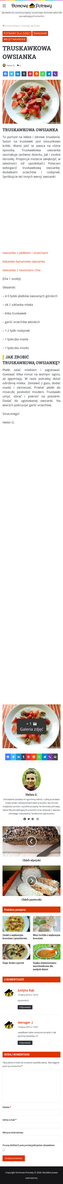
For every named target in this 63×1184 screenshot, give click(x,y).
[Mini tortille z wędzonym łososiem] (47, 924)
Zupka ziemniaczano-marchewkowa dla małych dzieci (45, 966)
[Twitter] (11, 73)
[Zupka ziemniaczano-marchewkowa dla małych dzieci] (47, 952)
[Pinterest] (30, 73)
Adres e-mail (9, 1119)
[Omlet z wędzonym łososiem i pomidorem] (16, 924)
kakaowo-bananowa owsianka (24, 261)
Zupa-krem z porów (13, 962)
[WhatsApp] (42, 73)
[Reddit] (36, 73)
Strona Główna (12, 25)
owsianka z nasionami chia (21, 270)
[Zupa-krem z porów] (16, 952)
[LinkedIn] (17, 73)
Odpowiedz (25, 1007)
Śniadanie (40, 33)
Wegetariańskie (15, 39)
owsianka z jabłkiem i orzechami (25, 253)
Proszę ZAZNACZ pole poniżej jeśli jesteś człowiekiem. (29, 1145)
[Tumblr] (24, 73)
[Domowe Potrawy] (31, 5)
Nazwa (7, 1107)
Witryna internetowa (13, 1132)
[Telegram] (48, 73)
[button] (31, 726)
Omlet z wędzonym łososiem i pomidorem (15, 936)
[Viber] (55, 73)
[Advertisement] (31, 216)
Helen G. (11, 65)
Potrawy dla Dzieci (31, 25)
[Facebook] (5, 73)
